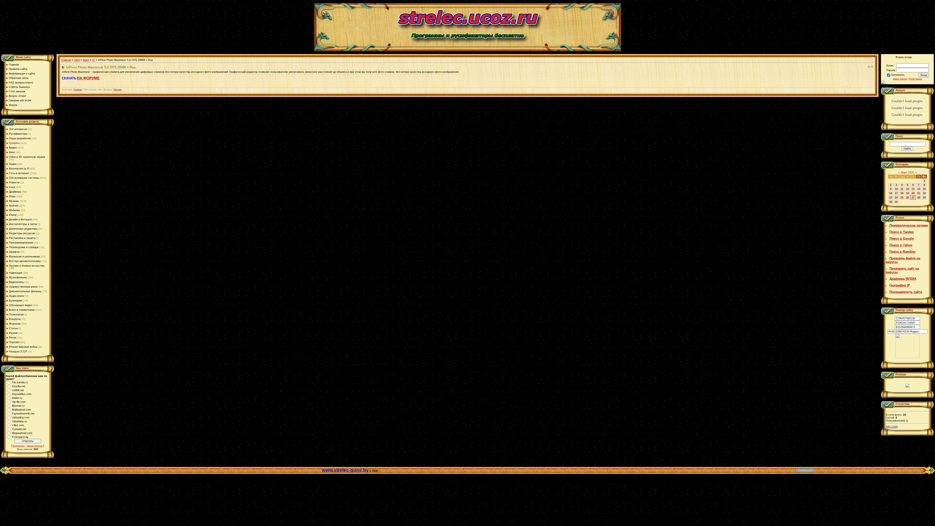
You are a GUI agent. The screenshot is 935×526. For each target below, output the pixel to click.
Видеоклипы (16, 282)
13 (913, 189)
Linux (12, 187)
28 (918, 197)
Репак (12, 337)
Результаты (19, 446)
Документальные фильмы (25, 291)
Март (86, 59)
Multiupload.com (21, 409)
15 (924, 189)
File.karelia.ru (20, 382)
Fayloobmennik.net (23, 413)
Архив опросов (35, 446)
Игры (12, 196)
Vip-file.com (19, 401)
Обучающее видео (20, 305)
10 (896, 189)
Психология (16, 314)
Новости (14, 182)
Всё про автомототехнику (25, 261)
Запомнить (898, 74)
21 (918, 193)
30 (890, 201)
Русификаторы (18, 133)
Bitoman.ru (18, 405)
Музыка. (14, 200)
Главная (66, 59)
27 (93, 59)
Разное (13, 332)
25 (901, 197)
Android (13, 205)
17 (896, 193)
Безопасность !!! (19, 168)
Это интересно (18, 129)
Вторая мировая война (23, 346)
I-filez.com (18, 425)
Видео (13, 147)
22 (924, 193)
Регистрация (915, 79)
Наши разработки (20, 138)
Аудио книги (16, 295)
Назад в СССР (18, 351)
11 (901, 189)
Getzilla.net (18, 386)
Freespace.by (20, 436)
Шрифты (14, 251)
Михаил (118, 89)
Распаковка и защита (22, 237)
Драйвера (15, 191)
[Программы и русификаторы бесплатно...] (907, 357)
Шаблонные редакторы (23, 228)
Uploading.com (20, 417)
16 (890, 193)
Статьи (13, 328)
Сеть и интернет (19, 173)
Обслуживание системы (24, 177)
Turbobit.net (19, 429)
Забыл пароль (900, 79)
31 (896, 201)
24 (896, 197)
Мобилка (14, 210)
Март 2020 (907, 172)
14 (918, 189)
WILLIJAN (892, 426)
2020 (77, 59)
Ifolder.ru (17, 397)
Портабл (14, 342)
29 (924, 197)
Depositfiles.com (21, 394)
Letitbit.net (18, 390)
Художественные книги (23, 286)
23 (890, 197)
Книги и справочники (22, 309)
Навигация (15, 272)
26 (907, 197)
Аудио (13, 163)
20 (913, 193)
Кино (12, 152)
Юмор (13, 214)
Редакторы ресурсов (22, 233)
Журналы (15, 323)
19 (907, 193)
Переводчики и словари (23, 247)
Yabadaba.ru (19, 421)
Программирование (21, 242)
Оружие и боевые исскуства (26, 265)
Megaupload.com (22, 433)
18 (901, 193)
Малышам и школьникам (24, 256)
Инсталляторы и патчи (23, 224)
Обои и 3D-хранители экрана (27, 156)
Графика (14, 142)
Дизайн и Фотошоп (20, 219)
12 (907, 189)
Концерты (15, 319)
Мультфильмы (18, 277)
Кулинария (15, 300)
